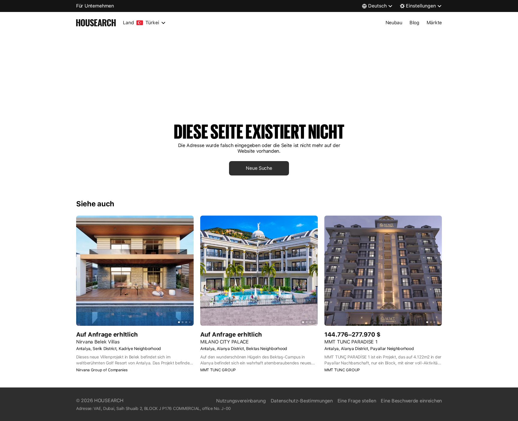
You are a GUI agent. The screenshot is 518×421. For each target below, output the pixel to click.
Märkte (434, 22)
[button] (135, 370)
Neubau (394, 22)
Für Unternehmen (95, 6)
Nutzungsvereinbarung (241, 401)
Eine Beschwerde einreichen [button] (411, 401)
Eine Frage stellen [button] (357, 401)
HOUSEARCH (108, 400)
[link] (259, 168)
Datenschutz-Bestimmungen (302, 401)
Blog (414, 22)
